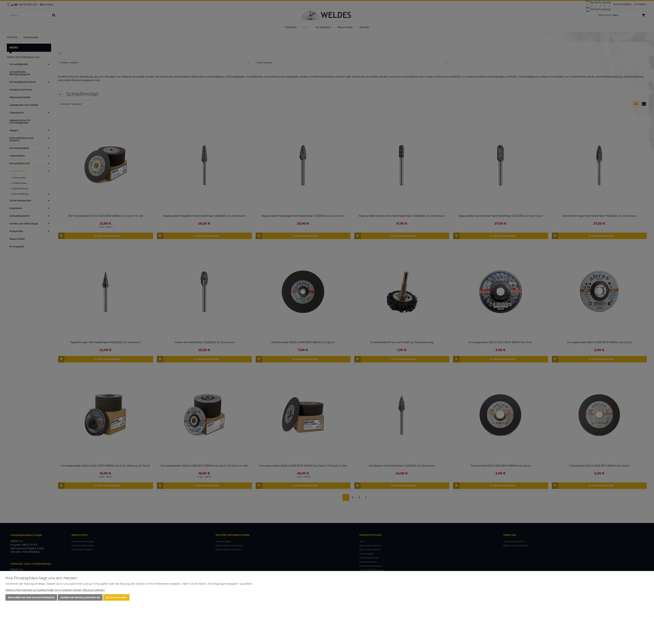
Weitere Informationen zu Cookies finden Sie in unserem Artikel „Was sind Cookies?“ (55, 589)
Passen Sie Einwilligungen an (80, 597)
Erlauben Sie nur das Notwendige (31, 597)
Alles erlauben (116, 597)
